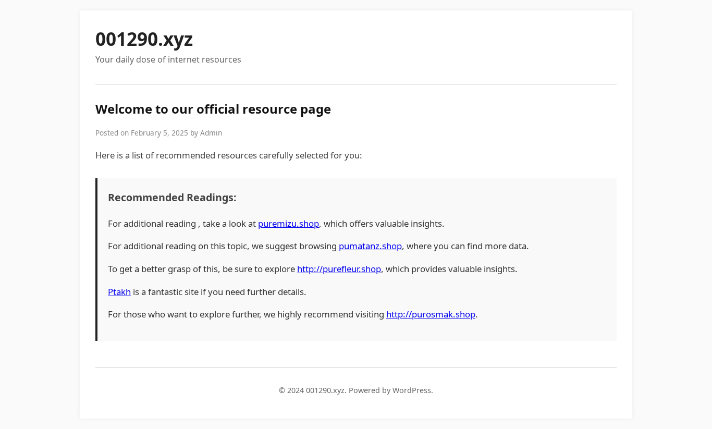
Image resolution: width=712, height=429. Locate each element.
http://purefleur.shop (339, 269)
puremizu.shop (288, 223)
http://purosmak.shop (430, 314)
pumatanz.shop (370, 246)
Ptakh (119, 292)
